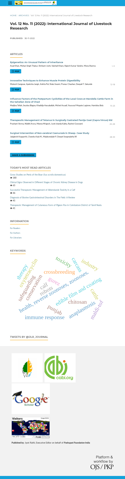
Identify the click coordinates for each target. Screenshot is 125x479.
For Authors (15, 233)
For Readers (15, 228)
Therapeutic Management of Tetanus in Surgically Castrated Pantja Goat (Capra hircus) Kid (61, 120)
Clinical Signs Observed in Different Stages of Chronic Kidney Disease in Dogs (46, 182)
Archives (24, 15)
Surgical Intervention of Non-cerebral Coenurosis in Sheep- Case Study (49, 133)
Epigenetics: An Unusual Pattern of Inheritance (36, 62)
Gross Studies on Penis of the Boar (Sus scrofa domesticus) (38, 175)
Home (13, 15)
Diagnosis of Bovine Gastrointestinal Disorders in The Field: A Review (42, 198)
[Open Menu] (10, 3)
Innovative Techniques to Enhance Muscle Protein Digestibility (45, 80)
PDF (16, 71)
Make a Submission (23, 155)
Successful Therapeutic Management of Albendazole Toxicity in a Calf (42, 190)
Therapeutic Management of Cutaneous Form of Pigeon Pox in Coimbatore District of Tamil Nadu (56, 205)
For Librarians (16, 238)
